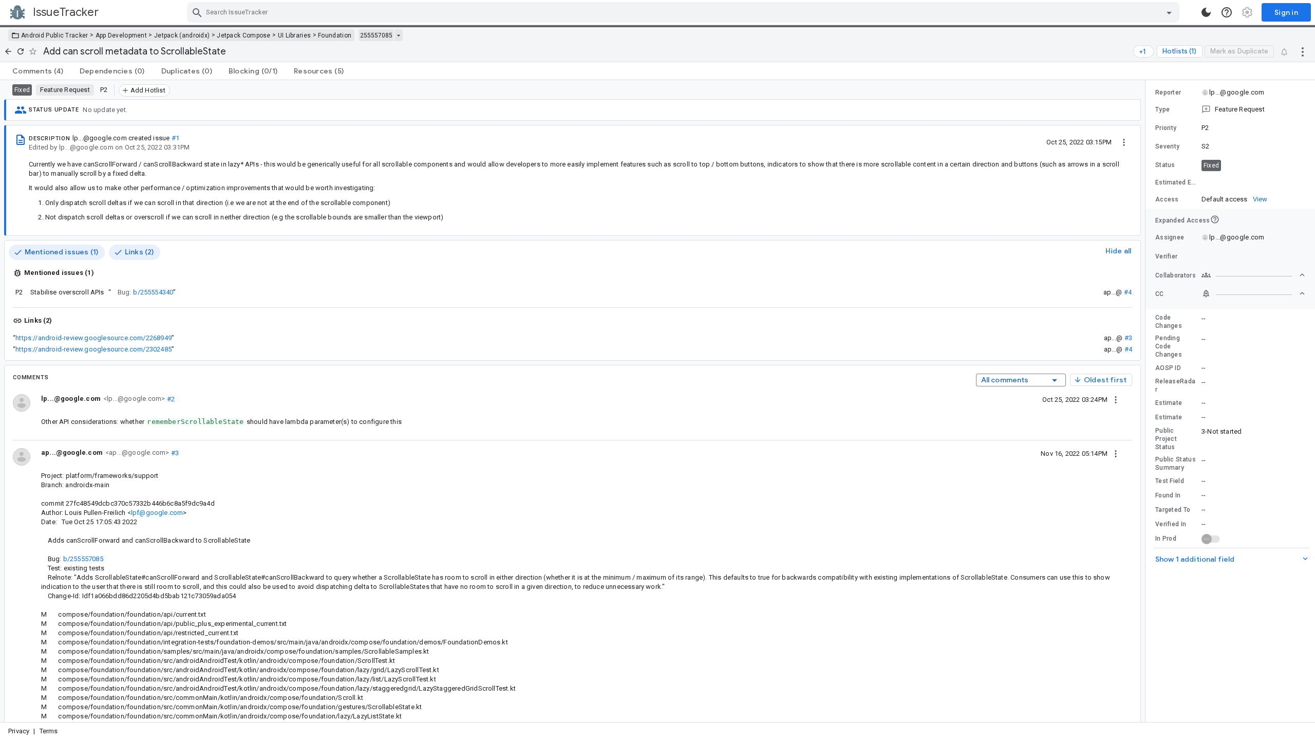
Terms (49, 731)
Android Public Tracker (54, 35)
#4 (1128, 292)
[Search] (197, 12)
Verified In (1170, 524)
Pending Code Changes (1168, 346)
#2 (170, 398)
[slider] (1147, 401)
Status (1165, 165)
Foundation (334, 35)
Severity (1167, 146)
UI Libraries (294, 35)
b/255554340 (153, 292)
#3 (1128, 338)
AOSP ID (1168, 368)
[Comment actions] (1115, 399)
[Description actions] (1124, 142)
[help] (1226, 12)
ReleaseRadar (1175, 385)
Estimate (1168, 402)
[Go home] (8, 51)
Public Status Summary (1175, 463)
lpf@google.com (157, 512)
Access (1167, 199)
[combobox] (684, 12)
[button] (1230, 109)
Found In (1167, 495)
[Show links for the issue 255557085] (398, 35)
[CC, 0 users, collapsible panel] (1253, 293)
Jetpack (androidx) (182, 35)
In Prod (1165, 538)
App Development (121, 35)
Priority (1165, 128)
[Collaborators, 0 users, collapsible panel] (1253, 275)
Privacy (18, 731)
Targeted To (1172, 509)
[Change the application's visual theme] (1206, 12)
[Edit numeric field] (1254, 183)
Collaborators (1175, 275)
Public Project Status (1166, 439)
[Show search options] (1169, 12)
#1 (175, 138)
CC (1159, 294)
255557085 (376, 35)
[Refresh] (20, 51)
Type (1162, 109)
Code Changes (1168, 321)
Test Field (1169, 481)
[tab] (37, 71)
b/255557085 (83, 559)
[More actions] (1302, 51)
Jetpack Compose (244, 35)
